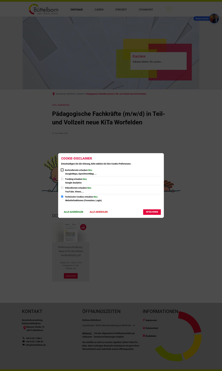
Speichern (152, 212)
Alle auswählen (73, 212)
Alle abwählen (99, 212)
